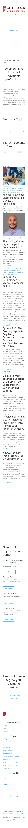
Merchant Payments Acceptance (11, 756)
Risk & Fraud (13, 192)
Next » (10, 265)
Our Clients (6, 779)
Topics (4, 728)
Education (5, 731)
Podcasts (14, 190)
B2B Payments (6, 739)
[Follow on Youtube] (10, 719)
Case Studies (6, 782)
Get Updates (14, 796)
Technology (12, 239)
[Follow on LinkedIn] (7, 719)
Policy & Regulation (8, 768)
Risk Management (8, 140)
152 (8, 369)
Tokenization (20, 192)
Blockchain (6, 188)
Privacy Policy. (19, 813)
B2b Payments (7, 125)
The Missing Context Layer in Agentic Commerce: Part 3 (14, 244)
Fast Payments (20, 188)
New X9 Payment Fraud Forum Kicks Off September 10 (13, 455)
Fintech (17, 129)
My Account (14, 30)
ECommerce (6, 239)
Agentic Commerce (8, 186)
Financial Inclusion (8, 129)
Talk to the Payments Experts (14, 696)
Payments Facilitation (8, 771)
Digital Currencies (15, 127)
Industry (5, 373)
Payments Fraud (12, 272)
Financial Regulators (8, 324)
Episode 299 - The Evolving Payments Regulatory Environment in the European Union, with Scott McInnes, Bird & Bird (13, 337)
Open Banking (7, 133)
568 (8, 265)
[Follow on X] (4, 719)
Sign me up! (12, 538)
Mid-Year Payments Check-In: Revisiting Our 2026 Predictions (13, 199)
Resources (5, 734)
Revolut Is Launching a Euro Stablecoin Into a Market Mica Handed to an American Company (14, 422)
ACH (4, 269)
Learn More (9, 588)
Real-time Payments (16, 138)
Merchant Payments (17, 131)
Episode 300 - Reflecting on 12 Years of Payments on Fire (13, 281)
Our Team (5, 776)
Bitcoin (18, 269)
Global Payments (7, 190)
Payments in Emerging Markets (11, 762)
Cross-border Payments (9, 742)
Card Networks (13, 188)
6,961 (8, 482)
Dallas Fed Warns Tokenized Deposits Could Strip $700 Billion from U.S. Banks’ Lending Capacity (13, 383)
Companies (6, 414)
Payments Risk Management (10, 765)
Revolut (8, 448)
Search (19, 152)
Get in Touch (19, 14)
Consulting (5, 725)
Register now (9, 572)
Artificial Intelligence (18, 186)
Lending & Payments (8, 753)
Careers (5, 784)
